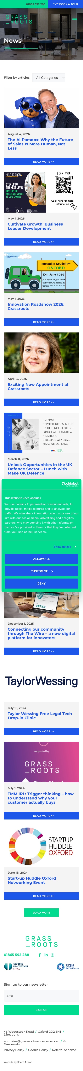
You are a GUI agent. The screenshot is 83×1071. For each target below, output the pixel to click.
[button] (41, 912)
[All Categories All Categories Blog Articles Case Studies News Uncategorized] (48, 77)
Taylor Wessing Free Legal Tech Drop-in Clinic (40, 716)
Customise (39, 571)
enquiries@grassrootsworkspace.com (31, 1041)
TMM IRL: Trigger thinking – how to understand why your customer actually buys (41, 798)
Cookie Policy (38, 1050)
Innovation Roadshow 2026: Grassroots (36, 306)
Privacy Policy (14, 1050)
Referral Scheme (64, 1050)
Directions (11, 1034)
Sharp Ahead (24, 1062)
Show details (62, 546)
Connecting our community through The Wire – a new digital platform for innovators (41, 633)
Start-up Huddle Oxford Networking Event (32, 880)
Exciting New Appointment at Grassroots (38, 386)
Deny (41, 583)
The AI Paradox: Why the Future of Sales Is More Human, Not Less (40, 144)
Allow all (41, 558)
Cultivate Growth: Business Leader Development (35, 226)
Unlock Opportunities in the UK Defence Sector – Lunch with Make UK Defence (40, 469)
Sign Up (41, 1010)
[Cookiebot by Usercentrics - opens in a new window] (62, 484)
